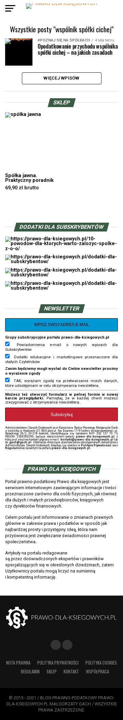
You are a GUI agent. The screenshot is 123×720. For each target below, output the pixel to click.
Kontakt (71, 671)
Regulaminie (15, 448)
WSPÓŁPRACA (97, 671)
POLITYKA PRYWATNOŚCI (58, 662)
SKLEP (51, 671)
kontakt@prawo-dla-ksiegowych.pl (86, 439)
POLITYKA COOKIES (101, 662)
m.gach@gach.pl (18, 442)
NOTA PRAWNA (18, 662)
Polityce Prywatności (96, 445)
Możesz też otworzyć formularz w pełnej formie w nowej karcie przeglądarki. (61, 396)
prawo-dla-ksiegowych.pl (95, 436)
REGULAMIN (30, 671)
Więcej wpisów (61, 78)
